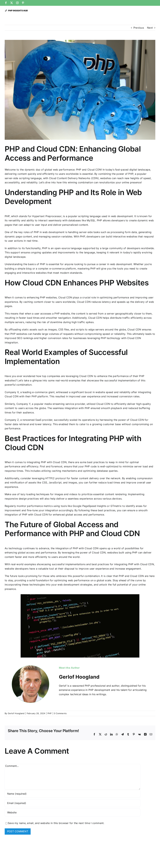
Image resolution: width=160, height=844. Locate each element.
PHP (50, 713)
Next (150, 27)
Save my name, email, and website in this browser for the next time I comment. (56, 823)
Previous (138, 27)
